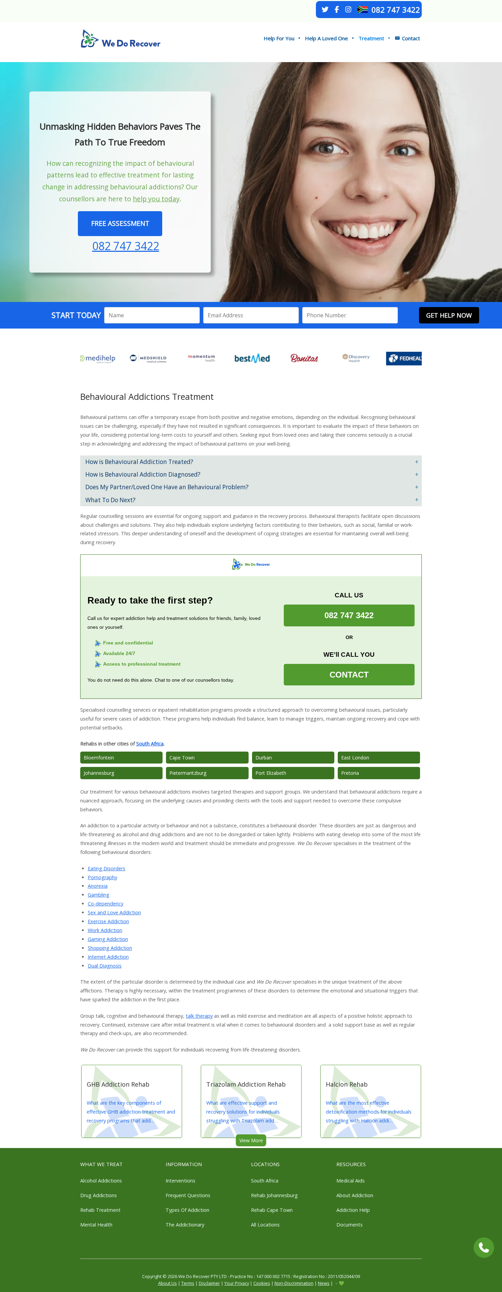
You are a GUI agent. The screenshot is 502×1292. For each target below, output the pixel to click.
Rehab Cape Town (272, 1210)
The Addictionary (185, 1224)
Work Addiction (105, 930)
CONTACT (349, 674)
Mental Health (96, 1224)
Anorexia (98, 886)
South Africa (150, 743)
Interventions (180, 1180)
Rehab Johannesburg (274, 1195)
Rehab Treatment (100, 1210)
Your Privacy (236, 1283)
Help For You (279, 38)
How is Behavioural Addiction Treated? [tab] (139, 462)
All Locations (265, 1224)
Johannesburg (99, 773)
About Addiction (354, 1195)
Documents (349, 1224)
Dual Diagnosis (105, 965)
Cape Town (182, 757)
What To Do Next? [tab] (110, 500)
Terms (187, 1283)
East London (355, 757)
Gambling (98, 894)
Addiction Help (353, 1210)
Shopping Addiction (110, 948)
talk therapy (199, 1016)
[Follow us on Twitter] (325, 9)
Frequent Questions (188, 1195)
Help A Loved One (326, 38)
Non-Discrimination (294, 1283)
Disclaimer (209, 1283)
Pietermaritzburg (187, 773)
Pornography (102, 877)
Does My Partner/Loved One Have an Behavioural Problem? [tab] (167, 487)
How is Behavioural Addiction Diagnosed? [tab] (142, 474)
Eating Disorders (106, 868)
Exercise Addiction (108, 921)
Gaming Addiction (108, 939)
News (324, 1283)
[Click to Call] (484, 1247)
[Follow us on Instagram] (348, 9)
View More (251, 1140)
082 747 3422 (396, 9)
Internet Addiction (108, 957)
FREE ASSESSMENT (120, 223)
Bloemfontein (99, 757)
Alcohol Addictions (101, 1180)
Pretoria (350, 773)
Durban (263, 757)
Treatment (371, 38)
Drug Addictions (98, 1195)
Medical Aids (350, 1180)
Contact (411, 38)
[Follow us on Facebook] (337, 9)
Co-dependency (105, 903)
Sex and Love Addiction (114, 912)
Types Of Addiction (187, 1210)
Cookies (261, 1283)
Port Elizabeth (270, 773)
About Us (167, 1283)
